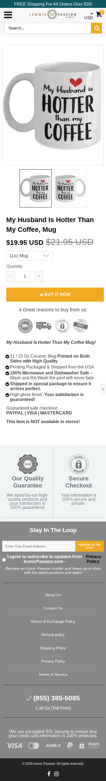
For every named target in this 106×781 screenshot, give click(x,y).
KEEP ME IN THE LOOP (90, 546)
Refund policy (53, 634)
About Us (53, 595)
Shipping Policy (53, 648)
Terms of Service (53, 674)
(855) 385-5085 (56, 698)
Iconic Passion (44, 764)
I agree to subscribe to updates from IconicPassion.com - (54, 559)
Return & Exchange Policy (53, 621)
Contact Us (53, 608)
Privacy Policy (93, 559)
